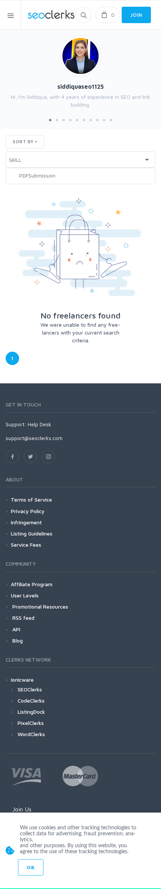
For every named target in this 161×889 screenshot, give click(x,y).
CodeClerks (31, 700)
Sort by (23, 141)
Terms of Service (31, 499)
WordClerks (31, 734)
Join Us (21, 809)
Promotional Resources (39, 606)
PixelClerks (31, 723)
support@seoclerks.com (34, 438)
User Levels (25, 595)
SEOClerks (30, 689)
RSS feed (22, 618)
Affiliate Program (31, 584)
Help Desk (39, 424)
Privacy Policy (28, 511)
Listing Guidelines (31, 533)
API (15, 629)
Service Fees (26, 544)
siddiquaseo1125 (80, 86)
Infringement (26, 522)
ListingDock (31, 712)
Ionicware (22, 679)
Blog (17, 640)
